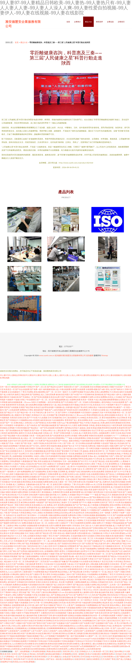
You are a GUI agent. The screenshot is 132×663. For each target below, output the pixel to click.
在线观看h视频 (92, 389)
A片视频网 (59, 507)
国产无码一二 (111, 507)
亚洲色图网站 (96, 602)
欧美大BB (99, 453)
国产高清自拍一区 (106, 559)
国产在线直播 (30, 541)
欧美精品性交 (105, 425)
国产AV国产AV (77, 394)
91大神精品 (81, 417)
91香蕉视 (3, 402)
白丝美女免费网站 (100, 397)
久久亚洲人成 (22, 466)
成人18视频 (42, 577)
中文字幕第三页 (75, 451)
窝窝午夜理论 (59, 551)
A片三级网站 (62, 495)
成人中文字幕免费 (78, 564)
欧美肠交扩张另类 (9, 482)
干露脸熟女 (6, 605)
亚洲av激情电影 (40, 500)
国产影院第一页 (115, 477)
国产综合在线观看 (22, 389)
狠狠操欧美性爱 (118, 495)
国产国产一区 (7, 423)
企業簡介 (77, 22)
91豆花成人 (4, 543)
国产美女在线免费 (80, 559)
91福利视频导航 (86, 441)
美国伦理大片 (69, 387)
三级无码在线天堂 (33, 546)
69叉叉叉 (120, 608)
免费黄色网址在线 (50, 482)
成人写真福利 (115, 487)
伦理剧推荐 (71, 546)
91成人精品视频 (100, 399)
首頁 (68, 22)
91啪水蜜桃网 (28, 597)
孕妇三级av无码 (32, 549)
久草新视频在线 (46, 510)
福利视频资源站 (49, 389)
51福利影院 (76, 590)
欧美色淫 (37, 407)
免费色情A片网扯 (75, 515)
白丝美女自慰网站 (65, 610)
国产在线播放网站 (39, 471)
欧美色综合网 (54, 397)
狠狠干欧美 (117, 492)
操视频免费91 (104, 433)
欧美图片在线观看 (78, 389)
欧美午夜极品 (74, 405)
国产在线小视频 (119, 541)
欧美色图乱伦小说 (39, 505)
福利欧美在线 (95, 569)
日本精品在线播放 (57, 574)
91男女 (122, 430)
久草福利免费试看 (74, 577)
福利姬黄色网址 (77, 464)
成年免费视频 (44, 618)
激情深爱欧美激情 (60, 510)
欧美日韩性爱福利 (118, 533)
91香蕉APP (30, 387)
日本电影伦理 (115, 531)
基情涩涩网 (57, 484)
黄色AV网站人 (115, 605)
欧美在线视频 (37, 482)
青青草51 (39, 564)
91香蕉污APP (93, 559)
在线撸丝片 (52, 459)
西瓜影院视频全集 (66, 597)
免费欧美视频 (27, 523)
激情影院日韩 (76, 569)
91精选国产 (40, 502)
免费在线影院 (104, 564)
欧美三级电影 (122, 579)
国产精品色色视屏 (50, 441)
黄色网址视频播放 (65, 505)
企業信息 (110, 22)
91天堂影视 (12, 587)
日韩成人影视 (94, 425)
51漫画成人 (66, 484)
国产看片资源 (26, 443)
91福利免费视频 (79, 610)
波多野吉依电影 (27, 441)
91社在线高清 (9, 448)
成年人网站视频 (92, 564)
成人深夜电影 (67, 407)
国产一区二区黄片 (42, 520)
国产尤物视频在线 (55, 587)
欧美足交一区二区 (123, 415)
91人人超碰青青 (99, 577)
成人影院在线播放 (108, 415)
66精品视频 (91, 518)
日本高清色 (84, 656)
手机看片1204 (114, 451)
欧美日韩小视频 (43, 584)
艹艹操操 (68, 438)
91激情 (18, 613)
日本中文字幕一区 (35, 602)
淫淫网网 (61, 471)
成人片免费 (117, 525)
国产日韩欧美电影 (63, 433)
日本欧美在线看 (10, 569)
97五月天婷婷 (22, 495)
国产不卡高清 (56, 489)
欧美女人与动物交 (115, 397)
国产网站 (34, 461)
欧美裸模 (109, 407)
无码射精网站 (27, 456)
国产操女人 (21, 487)
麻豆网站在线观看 (28, 502)
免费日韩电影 (83, 425)
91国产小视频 (119, 572)
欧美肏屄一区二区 (101, 554)
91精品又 (15, 592)
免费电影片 (42, 474)
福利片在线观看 (125, 392)
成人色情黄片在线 (83, 474)
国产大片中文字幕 (121, 471)
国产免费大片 (109, 600)
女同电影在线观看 (108, 615)
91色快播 (124, 451)
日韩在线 (28, 423)
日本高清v (62, 602)
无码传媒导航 (103, 531)
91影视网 (110, 405)
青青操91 (20, 610)
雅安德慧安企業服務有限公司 (74, 355)
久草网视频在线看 (122, 474)
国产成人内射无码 (7, 394)
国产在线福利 (94, 597)
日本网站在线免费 (85, 443)
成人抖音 (28, 605)
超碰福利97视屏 (69, 587)
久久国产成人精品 (50, 497)
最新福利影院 (33, 551)
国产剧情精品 (35, 394)
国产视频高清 (26, 430)
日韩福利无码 (22, 582)
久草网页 (114, 513)
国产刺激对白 (115, 613)
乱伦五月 (9, 564)
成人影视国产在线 (72, 471)
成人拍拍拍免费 (109, 459)
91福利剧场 (104, 448)
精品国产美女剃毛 (80, 407)
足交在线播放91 (14, 392)
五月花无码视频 (90, 520)
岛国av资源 (87, 489)
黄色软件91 (12, 487)
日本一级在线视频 (70, 461)
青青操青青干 (34, 613)
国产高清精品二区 (26, 397)
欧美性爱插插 (115, 423)
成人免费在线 (30, 489)
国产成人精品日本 (84, 546)
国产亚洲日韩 (73, 656)
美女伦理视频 (95, 387)
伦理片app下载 (63, 423)
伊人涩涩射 (97, 484)
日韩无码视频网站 (25, 531)
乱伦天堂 (109, 590)
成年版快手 (12, 582)
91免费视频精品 (91, 605)
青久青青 (46, 574)
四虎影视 (59, 453)
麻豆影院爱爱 (75, 492)
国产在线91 (51, 477)
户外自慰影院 (30, 399)
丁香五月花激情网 (76, 523)
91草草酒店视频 (110, 412)
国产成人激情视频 (70, 459)
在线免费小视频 (46, 515)
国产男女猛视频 (72, 561)
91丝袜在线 (48, 564)
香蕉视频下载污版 (17, 556)
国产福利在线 (62, 425)
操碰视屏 (52, 425)
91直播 (73, 469)
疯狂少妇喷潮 (87, 554)
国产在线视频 (118, 515)
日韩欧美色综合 (45, 549)
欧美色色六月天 (99, 405)
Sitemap (104, 355)
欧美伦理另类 (104, 613)
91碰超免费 (86, 602)
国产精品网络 (101, 595)
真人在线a (63, 656)
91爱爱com (88, 484)
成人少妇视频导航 (101, 456)
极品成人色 (73, 528)
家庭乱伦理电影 (8, 428)
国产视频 (120, 610)
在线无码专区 (80, 659)
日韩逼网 (61, 415)
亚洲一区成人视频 (67, 479)
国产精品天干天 (10, 412)
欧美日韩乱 (110, 520)
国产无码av (108, 528)
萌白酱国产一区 (119, 407)
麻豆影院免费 (22, 590)
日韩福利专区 (103, 582)
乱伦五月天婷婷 (86, 556)
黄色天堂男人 (93, 433)
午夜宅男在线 (97, 492)
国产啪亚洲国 (65, 554)
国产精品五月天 (105, 495)
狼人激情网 (84, 592)
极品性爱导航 (48, 451)
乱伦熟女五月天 (124, 399)
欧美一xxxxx (94, 420)
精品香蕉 (22, 459)
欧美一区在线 (69, 453)
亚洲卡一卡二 (41, 541)
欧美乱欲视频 (39, 487)
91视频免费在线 (37, 600)
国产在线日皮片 (106, 597)
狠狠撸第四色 (87, 615)
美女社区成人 (57, 549)
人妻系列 (43, 446)
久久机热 (74, 433)
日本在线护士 (17, 479)
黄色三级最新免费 (117, 592)
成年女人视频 (121, 394)
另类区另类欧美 (25, 505)
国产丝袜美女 (32, 425)
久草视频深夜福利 (72, 551)
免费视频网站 (48, 579)
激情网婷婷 (125, 584)
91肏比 (120, 577)
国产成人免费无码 (103, 482)
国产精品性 (51, 387)
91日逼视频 (50, 556)
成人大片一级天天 (52, 566)
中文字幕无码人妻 (39, 412)
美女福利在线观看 (72, 592)
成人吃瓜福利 (119, 443)
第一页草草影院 (120, 559)
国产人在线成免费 (12, 410)
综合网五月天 (24, 453)
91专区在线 (108, 492)
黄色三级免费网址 (30, 479)
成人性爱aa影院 (103, 423)
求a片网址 (30, 459)
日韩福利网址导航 (102, 551)
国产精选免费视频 (24, 569)
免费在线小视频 (94, 446)
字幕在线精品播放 (65, 531)
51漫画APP (63, 523)
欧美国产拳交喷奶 (62, 451)
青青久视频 (34, 510)
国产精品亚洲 (50, 502)
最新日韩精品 (74, 441)
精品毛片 (11, 536)
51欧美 (31, 435)
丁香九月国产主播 (37, 592)
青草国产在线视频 (11, 407)
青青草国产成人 (71, 420)
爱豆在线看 (64, 492)
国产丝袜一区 (37, 430)
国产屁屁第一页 (122, 520)
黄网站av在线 (111, 610)
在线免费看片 (69, 549)
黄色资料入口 (120, 587)
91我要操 (93, 510)
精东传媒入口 (70, 415)
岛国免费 (101, 507)
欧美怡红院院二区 (94, 417)
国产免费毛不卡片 (80, 595)
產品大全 (88, 22)
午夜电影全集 (23, 446)
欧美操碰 (70, 579)
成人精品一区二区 (28, 438)
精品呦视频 (119, 600)
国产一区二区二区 (43, 399)
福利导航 (53, 495)
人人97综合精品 (91, 507)
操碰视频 (78, 453)
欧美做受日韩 (122, 428)
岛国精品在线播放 (74, 615)
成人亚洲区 (63, 474)
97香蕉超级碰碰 (117, 523)
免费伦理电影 (22, 492)
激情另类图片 (30, 448)
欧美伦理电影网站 (57, 438)
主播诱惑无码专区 (48, 613)
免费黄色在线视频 (20, 584)
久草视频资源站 (85, 430)
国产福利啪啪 (109, 453)
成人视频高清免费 (69, 533)
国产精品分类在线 (118, 438)
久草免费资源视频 (38, 651)
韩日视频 (117, 497)
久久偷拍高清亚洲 (117, 500)
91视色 (52, 469)
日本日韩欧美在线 (108, 587)
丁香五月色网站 (27, 392)
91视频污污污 (108, 566)
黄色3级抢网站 (40, 392)
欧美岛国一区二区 (40, 523)
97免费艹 (122, 513)
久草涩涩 (56, 487)
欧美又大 (20, 451)
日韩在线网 (33, 495)
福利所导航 (55, 590)
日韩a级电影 (30, 561)
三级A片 (68, 574)
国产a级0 (101, 389)
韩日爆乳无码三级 (42, 438)
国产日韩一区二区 (70, 443)
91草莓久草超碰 (90, 423)
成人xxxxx (8, 559)
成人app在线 (106, 430)
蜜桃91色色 (50, 507)
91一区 (101, 572)
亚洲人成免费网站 (102, 392)
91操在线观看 (24, 566)
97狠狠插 (6, 556)
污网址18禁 (6, 608)
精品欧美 (106, 602)
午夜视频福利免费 (94, 608)
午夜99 (42, 556)
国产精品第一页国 (11, 505)
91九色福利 (49, 543)
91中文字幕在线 (81, 446)
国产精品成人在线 (102, 461)
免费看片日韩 (80, 608)
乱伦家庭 (102, 410)
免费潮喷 (96, 443)
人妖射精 (124, 410)
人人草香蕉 (19, 448)
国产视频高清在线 (11, 459)
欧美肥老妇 (45, 559)
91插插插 (108, 546)
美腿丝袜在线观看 (100, 556)
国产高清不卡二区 (19, 608)
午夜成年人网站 (10, 595)
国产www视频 (52, 561)
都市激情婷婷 (17, 469)
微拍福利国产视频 (41, 410)
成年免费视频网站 (24, 471)
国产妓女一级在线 (54, 659)
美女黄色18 (4, 533)
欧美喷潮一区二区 (75, 600)
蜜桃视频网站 (101, 515)
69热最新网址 (50, 569)
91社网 (118, 502)
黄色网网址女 (114, 464)
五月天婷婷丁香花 (108, 659)
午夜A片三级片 (25, 497)
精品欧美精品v (60, 579)
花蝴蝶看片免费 (86, 397)
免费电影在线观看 (80, 456)
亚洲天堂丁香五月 (107, 502)
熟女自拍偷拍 (24, 510)
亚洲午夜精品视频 (17, 533)
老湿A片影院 (118, 528)
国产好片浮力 (83, 461)
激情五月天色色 (25, 433)
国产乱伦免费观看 (115, 554)
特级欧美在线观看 (96, 435)
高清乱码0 (30, 464)
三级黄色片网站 (12, 525)
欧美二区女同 (114, 582)
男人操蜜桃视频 (15, 456)
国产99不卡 (81, 518)
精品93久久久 (62, 497)
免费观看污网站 (103, 549)
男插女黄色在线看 (54, 651)
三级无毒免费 (30, 564)
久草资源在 (75, 525)
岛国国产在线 (86, 577)
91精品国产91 (28, 469)
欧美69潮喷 (51, 423)
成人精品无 (108, 572)
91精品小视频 (97, 618)
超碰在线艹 (6, 479)
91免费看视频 (38, 572)
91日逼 (10, 597)
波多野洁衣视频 (70, 435)
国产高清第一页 (79, 541)
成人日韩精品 (92, 582)
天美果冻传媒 (36, 497)
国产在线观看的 (51, 610)
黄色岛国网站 (83, 420)
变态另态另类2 (107, 561)
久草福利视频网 (74, 412)
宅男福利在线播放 (41, 554)
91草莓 (35, 595)
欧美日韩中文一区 (101, 451)
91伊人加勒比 (37, 513)
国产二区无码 (40, 597)
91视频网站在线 (25, 420)
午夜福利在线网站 (63, 469)
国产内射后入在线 (11, 579)
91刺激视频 (23, 602)
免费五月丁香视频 (103, 523)
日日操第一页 (82, 448)
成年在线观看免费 (59, 615)
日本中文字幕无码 (9, 489)
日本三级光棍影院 (69, 417)
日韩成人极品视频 (117, 569)
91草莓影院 (8, 425)
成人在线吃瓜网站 (60, 538)
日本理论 (86, 572)
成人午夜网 (83, 433)
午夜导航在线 (52, 500)
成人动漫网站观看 (73, 399)
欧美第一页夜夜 (87, 399)
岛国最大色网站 (90, 584)
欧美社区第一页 (81, 566)
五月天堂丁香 (33, 590)
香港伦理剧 (120, 459)
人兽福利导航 (18, 577)
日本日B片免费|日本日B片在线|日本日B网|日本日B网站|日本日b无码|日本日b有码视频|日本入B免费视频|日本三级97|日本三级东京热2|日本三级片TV (68, 620)
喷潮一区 (53, 520)
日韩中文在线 (116, 433)
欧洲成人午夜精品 (122, 453)
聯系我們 (99, 22)
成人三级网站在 (19, 484)
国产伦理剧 (86, 543)
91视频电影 (4, 417)
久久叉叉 (18, 536)
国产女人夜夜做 (106, 541)
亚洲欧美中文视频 (58, 618)
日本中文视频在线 (59, 546)
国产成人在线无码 (57, 584)
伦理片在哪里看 (55, 525)
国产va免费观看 (49, 466)
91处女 (79, 469)
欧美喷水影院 (98, 441)
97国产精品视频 (8, 435)
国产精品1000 (125, 543)
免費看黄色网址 (107, 654)
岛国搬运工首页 (10, 518)
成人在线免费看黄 (54, 541)
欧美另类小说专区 (10, 654)
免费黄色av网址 (34, 559)
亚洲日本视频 (52, 471)
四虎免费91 (59, 428)
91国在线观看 (123, 484)
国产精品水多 (44, 590)
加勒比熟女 (92, 407)
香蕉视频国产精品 (37, 543)
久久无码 (91, 595)
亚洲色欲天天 (37, 415)
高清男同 (22, 618)
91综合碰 (121, 556)
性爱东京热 (81, 482)
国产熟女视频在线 (96, 497)
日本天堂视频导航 (55, 417)
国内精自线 (99, 394)
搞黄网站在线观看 (60, 515)
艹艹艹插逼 (93, 495)
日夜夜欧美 (109, 471)
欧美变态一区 (9, 389)
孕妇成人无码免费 (36, 654)
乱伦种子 (60, 387)
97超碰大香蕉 (19, 399)
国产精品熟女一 (33, 428)
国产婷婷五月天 (91, 531)
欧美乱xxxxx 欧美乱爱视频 (24, 662)
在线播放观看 (31, 525)
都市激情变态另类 (40, 531)
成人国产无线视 (60, 543)
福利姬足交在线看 (65, 520)
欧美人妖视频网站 (46, 551)
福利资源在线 (45, 420)
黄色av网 (67, 513)
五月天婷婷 (28, 610)
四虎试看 (115, 430)
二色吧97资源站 (38, 443)
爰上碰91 (36, 605)
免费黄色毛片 (48, 405)
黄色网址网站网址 (26, 579)
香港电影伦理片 (44, 479)
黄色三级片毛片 (31, 474)
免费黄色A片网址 (26, 410)
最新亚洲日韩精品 (24, 482)
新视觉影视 (105, 487)
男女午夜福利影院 (109, 579)
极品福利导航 (104, 592)
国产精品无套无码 (99, 543)
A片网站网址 (14, 574)
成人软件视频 (86, 492)
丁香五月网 (71, 482)
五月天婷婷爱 (73, 502)
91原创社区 (21, 507)
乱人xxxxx (10, 572)
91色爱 (25, 559)
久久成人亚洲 (46, 546)
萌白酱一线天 (73, 556)
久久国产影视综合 (39, 423)
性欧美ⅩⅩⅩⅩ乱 (86, 405)
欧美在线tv (54, 559)
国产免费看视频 (62, 528)
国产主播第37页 (36, 574)
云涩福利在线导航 (42, 469)
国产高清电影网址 (78, 500)
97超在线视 (38, 579)
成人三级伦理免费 (48, 394)
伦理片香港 (93, 592)
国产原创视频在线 (13, 430)
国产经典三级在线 (73, 477)
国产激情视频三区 (26, 554)
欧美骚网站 (103, 574)
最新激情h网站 (116, 549)
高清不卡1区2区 (27, 659)
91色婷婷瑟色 (81, 466)
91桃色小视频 (9, 613)
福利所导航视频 (106, 525)
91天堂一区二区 (18, 561)
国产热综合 (110, 474)
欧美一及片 (116, 584)
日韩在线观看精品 (92, 513)
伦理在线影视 (82, 533)
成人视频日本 (16, 415)
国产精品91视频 (38, 569)
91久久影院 (72, 425)
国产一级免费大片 (9, 471)
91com (128, 541)
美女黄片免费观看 (66, 582)
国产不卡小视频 (85, 502)
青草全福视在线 (44, 461)
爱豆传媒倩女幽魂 (54, 446)
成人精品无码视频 (61, 405)
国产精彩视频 (43, 425)
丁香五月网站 (49, 528)
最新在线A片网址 (68, 487)
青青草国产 (101, 520)
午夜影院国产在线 (11, 566)
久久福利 (95, 525)
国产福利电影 (80, 479)
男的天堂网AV (103, 479)
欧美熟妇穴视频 (40, 536)
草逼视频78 (90, 482)
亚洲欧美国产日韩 (45, 615)
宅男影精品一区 (11, 656)
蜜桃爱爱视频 (112, 399)
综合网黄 (22, 525)
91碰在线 (101, 407)
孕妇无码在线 (112, 595)
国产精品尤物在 (115, 479)
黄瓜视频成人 (47, 492)
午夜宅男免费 (116, 425)
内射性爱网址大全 (67, 566)
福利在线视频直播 (15, 402)
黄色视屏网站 (80, 487)
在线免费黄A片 (84, 410)
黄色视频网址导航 (110, 484)
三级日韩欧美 (18, 528)
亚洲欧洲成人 (18, 423)
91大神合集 (97, 459)
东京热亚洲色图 (71, 618)
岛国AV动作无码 (14, 441)
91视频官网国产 (74, 510)
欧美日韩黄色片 (95, 561)
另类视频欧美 (19, 541)
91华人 (60, 443)
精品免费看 (114, 461)
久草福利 (94, 410)
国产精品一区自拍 (123, 538)
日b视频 (9, 484)
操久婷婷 (9, 474)
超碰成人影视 (87, 451)
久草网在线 (123, 435)
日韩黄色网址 (65, 536)
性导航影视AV (56, 461)
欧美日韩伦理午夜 (74, 602)
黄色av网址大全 (49, 430)
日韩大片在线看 (10, 466)
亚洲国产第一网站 (69, 518)
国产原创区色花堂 (70, 410)
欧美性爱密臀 (76, 554)
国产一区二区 (51, 392)
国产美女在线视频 (9, 451)
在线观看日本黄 (55, 518)
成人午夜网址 (78, 520)
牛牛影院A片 (13, 531)
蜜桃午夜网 (66, 525)
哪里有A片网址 (16, 543)
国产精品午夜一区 (24, 412)
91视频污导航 (54, 554)
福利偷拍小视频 (107, 387)
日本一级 (78, 549)
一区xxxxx (27, 402)
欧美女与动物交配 (93, 654)
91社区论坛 (90, 500)
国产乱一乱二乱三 (109, 489)
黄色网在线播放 (24, 600)
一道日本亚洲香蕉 (53, 402)
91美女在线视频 (21, 435)
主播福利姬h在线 (32, 484)
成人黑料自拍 (83, 528)
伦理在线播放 (94, 402)
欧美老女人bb (71, 448)
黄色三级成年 (61, 502)
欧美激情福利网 (48, 608)
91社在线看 (83, 561)
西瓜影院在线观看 (109, 428)
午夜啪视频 (18, 597)
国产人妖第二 (61, 466)
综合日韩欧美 (122, 417)
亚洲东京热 (21, 417)
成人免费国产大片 (118, 518)
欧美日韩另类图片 (40, 656)
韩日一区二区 (122, 412)
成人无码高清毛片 (26, 500)
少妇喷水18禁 (53, 523)
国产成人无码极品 (124, 659)
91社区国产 (118, 387)
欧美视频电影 (60, 613)
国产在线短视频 (120, 590)
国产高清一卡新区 (13, 443)
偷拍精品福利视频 (52, 654)
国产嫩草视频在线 (108, 608)
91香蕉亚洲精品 (25, 513)
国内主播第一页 (64, 500)
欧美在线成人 (40, 659)
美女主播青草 (35, 453)
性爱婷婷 (56, 492)
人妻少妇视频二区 (11, 500)
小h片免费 (38, 441)
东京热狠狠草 (92, 466)
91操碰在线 (14, 397)
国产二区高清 (40, 561)
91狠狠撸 (58, 407)
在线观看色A (68, 659)
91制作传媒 (78, 489)
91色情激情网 (112, 420)
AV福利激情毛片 (10, 600)
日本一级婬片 (62, 392)
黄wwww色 (81, 415)
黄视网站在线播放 (29, 477)
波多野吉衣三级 (23, 515)
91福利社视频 (43, 495)
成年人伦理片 (31, 587)
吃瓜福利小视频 (107, 446)
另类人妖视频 (28, 536)
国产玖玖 (69, 595)
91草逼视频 (70, 608)
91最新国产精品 (116, 466)
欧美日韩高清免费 (11, 554)
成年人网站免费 (112, 543)
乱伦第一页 (108, 497)
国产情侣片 (57, 605)
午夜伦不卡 (118, 405)
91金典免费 (36, 538)
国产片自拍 (41, 477)
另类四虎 (13, 417)
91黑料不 (69, 584)
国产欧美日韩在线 (9, 495)
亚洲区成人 (54, 582)
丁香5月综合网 (78, 484)
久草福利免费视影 (110, 618)
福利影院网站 (13, 433)
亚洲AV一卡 (35, 515)
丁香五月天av (87, 590)
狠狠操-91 (85, 510)
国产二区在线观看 (82, 387)
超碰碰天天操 (97, 412)
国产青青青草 (60, 608)
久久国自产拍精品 (18, 464)
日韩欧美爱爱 (53, 474)
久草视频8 (72, 495)
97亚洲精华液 (88, 394)
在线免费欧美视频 (35, 405)
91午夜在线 (48, 600)
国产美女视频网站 (117, 510)
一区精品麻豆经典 (42, 435)
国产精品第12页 (45, 533)
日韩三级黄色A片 (49, 464)
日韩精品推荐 (110, 538)
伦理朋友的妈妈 (23, 518)
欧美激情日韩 (14, 520)
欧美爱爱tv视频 (90, 523)
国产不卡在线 (32, 417)
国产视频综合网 (123, 656)
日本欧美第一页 (116, 564)
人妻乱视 (59, 430)
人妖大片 (3, 587)
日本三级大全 (86, 525)
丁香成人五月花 (102, 464)
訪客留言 (121, 22)
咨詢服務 (58, 355)
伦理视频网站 (104, 505)
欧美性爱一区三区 (101, 651)
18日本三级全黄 (99, 590)
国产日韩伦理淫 (32, 618)
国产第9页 (126, 525)
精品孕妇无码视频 (11, 497)
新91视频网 (105, 438)
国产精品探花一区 (103, 518)
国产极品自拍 (78, 584)
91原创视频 (32, 584)
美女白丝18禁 (111, 577)
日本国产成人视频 (93, 587)
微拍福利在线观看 (18, 387)
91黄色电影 (55, 479)
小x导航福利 (7, 584)
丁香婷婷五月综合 (88, 477)
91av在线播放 (67, 489)
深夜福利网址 (85, 471)
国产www (21, 587)
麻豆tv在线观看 (41, 459)
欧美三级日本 (47, 538)
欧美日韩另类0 (51, 443)
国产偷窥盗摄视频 (58, 399)
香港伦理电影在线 (93, 415)
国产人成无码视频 (56, 410)
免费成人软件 (52, 505)
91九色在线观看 (59, 564)
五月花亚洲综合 (102, 477)
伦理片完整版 (16, 477)
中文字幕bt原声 (6, 528)
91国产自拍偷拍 (66, 397)
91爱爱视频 (109, 441)
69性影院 (36, 420)
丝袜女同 (33, 518)
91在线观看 (101, 610)
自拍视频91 (108, 435)
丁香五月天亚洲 (114, 574)
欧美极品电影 (37, 433)
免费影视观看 (115, 448)
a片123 (10, 541)
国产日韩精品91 (12, 420)
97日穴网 (20, 489)
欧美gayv (103, 420)
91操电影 (94, 572)
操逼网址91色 (6, 662)
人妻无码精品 (105, 402)
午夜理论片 (87, 600)
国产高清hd (23, 654)
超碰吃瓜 (49, 487)
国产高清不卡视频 (48, 453)
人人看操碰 (123, 461)
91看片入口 (80, 587)
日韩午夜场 (57, 533)
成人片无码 (105, 569)
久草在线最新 (99, 538)
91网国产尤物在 (122, 615)
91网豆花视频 (94, 448)
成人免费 (41, 507)
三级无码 (15, 659)
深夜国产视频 (13, 602)
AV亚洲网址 (61, 477)
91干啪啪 (25, 613)
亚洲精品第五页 (14, 502)
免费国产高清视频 (24, 595)
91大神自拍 (114, 392)
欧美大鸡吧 (52, 577)
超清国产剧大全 (68, 446)
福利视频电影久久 (13, 538)
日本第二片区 (98, 600)
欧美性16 (72, 474)
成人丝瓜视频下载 (50, 415)
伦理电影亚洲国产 (64, 464)
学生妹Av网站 (88, 392)
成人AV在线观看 (116, 602)
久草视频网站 (66, 654)
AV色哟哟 (96, 502)
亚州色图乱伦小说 (35, 466)
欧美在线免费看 (98, 471)
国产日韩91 (62, 412)
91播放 (69, 613)
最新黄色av (12, 590)
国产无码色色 (13, 513)
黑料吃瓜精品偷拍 (85, 459)
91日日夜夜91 (86, 412)
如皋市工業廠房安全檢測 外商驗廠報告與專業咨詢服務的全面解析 (107, 249)
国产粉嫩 (61, 561)
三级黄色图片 (27, 572)
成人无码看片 (11, 507)
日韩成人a (12, 610)
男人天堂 (3, 541)
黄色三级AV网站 (116, 651)
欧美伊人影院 (89, 464)
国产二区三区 (41, 387)
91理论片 (106, 533)
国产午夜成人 (63, 441)
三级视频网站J (66, 590)
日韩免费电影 (14, 461)
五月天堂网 (122, 618)
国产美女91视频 (46, 605)
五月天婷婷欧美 (88, 453)
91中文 (109, 515)
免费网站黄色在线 (102, 500)
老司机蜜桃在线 (14, 438)
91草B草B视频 (21, 428)
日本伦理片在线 (19, 546)
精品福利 (7, 561)
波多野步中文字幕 (87, 551)
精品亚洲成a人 (63, 572)
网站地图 (5, 378)
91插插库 (9, 399)
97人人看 (66, 605)
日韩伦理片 (17, 559)
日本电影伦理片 (34, 492)
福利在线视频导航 (61, 600)
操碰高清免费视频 (10, 446)
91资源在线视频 (88, 515)
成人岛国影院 (73, 538)
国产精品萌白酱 (76, 572)
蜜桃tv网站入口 (123, 507)
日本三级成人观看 (31, 533)
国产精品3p (112, 556)
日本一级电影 (105, 513)
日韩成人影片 (91, 479)
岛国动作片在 (11, 515)
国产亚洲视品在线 (58, 595)
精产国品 (25, 543)
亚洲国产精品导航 (26, 407)
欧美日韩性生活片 (74, 543)
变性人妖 (109, 389)
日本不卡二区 (52, 412)
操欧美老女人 (78, 507)
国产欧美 (38, 464)
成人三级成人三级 (58, 448)
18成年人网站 (39, 456)
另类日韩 (66, 651)
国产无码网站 (18, 564)
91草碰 (60, 459)
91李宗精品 (118, 561)
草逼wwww (61, 577)
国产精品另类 (104, 605)
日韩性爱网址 (43, 518)
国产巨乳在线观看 (47, 428)
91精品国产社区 (116, 551)
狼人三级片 (13, 618)
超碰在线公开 (119, 566)
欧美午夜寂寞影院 (93, 487)
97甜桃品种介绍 (97, 546)
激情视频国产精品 (76, 423)
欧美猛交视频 (96, 428)
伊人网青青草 (88, 469)
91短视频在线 (38, 610)
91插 (69, 564)
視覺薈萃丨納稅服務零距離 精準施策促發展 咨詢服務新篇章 (66, 249)
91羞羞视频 (25, 461)
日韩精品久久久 (86, 651)
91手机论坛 (122, 595)
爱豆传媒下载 (24, 592)
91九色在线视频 (6, 546)
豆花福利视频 (76, 536)
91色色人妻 (6, 469)
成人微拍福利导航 (30, 615)
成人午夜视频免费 (34, 608)
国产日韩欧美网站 (96, 528)
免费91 (117, 446)
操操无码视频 (67, 541)
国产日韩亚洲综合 (79, 574)
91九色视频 (42, 417)
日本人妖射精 (74, 497)
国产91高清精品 (67, 402)
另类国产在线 (13, 510)
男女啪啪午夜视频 (65, 456)
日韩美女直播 (122, 489)
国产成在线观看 (61, 556)
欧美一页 (97, 615)
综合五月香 (96, 430)
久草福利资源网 (115, 469)
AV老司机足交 (96, 656)
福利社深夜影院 (93, 659)
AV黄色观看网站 (79, 438)
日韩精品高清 (58, 513)
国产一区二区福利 (81, 402)
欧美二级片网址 (80, 579)
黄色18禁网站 (115, 505)
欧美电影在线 (43, 525)
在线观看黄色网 (18, 605)
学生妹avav (84, 497)
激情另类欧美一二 (9, 549)
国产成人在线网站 (71, 430)
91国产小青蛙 (114, 456)
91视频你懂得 (19, 474)
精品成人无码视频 (94, 579)
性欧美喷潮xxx (109, 656)
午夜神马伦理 (118, 597)
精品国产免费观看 (43, 489)
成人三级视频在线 (95, 533)
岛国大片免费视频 (38, 402)
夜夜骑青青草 (11, 405)
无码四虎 (28, 451)
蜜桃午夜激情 (11, 492)
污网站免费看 (82, 435)
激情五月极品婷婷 (22, 394)
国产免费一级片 (36, 389)
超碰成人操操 (85, 428)
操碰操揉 (18, 615)
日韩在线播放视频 (37, 566)
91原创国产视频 (107, 443)
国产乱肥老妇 (22, 551)
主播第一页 (62, 482)
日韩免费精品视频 (50, 602)
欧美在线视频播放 (95, 566)
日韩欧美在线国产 (93, 438)
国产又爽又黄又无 (101, 469)
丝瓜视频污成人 (44, 595)
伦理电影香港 (32, 507)
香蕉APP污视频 (82, 495)
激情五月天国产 (12, 453)
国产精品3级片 (110, 394)
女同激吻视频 (37, 451)
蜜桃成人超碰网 (85, 618)
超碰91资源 (97, 489)
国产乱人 (30, 487)
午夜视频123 (29, 528)
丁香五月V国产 (53, 536)
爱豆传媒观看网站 (109, 417)
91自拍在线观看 (117, 402)
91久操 (91, 461)
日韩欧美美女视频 (102, 536)
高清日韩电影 (42, 587)
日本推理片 (39, 528)
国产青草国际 (5, 659)
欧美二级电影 (79, 654)
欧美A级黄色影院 (117, 536)
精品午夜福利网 (51, 572)
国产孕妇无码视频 (81, 597)
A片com (61, 592)
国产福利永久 (118, 389)
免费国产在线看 (78, 531)
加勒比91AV (91, 610)
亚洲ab (90, 456)
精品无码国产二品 (104, 584)
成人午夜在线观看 (63, 389)
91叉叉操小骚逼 (31, 577)
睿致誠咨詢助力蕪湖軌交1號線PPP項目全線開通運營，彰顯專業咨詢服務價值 (24, 249)
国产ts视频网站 (103, 510)
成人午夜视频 (93, 505)
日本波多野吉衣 (78, 513)
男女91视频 (52, 531)
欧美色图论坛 (119, 441)
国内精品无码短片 (72, 428)
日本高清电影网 (51, 456)
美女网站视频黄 (51, 592)
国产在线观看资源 (57, 435)
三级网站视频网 (80, 582)
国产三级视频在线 (78, 605)
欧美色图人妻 (22, 405)
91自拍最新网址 (57, 420)
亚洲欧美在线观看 (43, 448)
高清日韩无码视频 (118, 482)
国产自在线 (68, 507)
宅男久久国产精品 (9, 551)
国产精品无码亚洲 (28, 520)
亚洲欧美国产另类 (91, 613)
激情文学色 (24, 574)
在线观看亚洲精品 (98, 474)
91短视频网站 (92, 574)
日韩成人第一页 (49, 433)
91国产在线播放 (92, 541)
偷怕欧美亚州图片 (63, 394)
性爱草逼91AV (15, 523)
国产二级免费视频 (22, 651)
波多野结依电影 (47, 407)
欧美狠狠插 (48, 513)
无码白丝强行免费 (64, 569)
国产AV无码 (34, 446)
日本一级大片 (5, 387)
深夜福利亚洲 (7, 577)
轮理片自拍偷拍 (88, 536)
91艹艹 (116, 435)
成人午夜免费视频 (113, 410)
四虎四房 (31, 582)
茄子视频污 (26, 415)
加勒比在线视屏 (66, 559)
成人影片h (71, 466)
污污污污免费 (26, 538)
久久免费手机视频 (76, 392)
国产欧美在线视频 (41, 397)
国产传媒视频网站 (89, 549)
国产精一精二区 (46, 484)
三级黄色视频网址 (32, 556)
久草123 (86, 569)
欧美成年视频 (9, 615)
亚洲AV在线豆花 (42, 582)
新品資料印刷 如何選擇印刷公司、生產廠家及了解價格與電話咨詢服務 (24, 279)
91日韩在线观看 (52, 597)
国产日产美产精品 (80, 505)
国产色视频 (21, 549)
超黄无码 (18, 572)
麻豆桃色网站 (78, 613)
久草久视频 (53, 656)
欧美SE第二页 (118, 546)
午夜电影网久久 (20, 425)
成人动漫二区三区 (86, 538)
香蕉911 (76, 397)
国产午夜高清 (126, 531)
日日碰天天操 (121, 654)
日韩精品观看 (104, 466)
